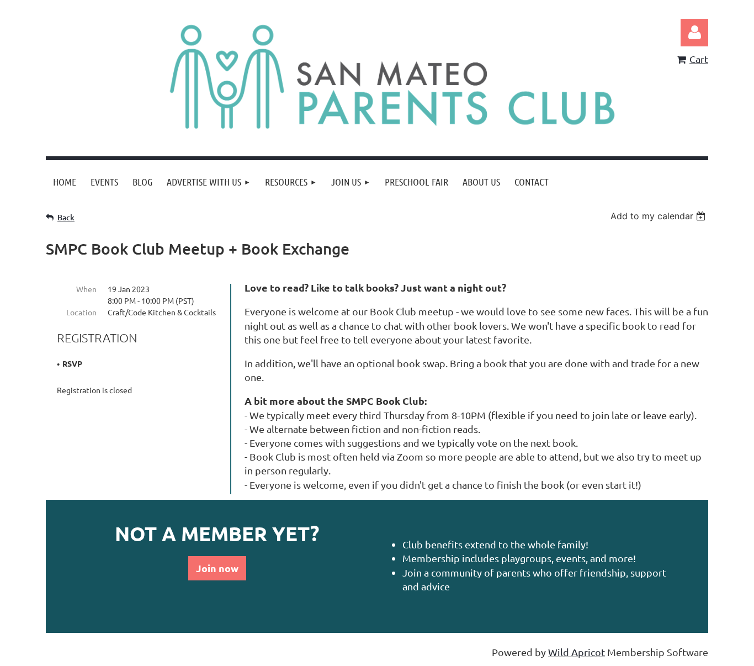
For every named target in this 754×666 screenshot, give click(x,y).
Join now (217, 568)
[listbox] (659, 216)
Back (66, 217)
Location (81, 312)
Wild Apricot (576, 652)
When (86, 289)
